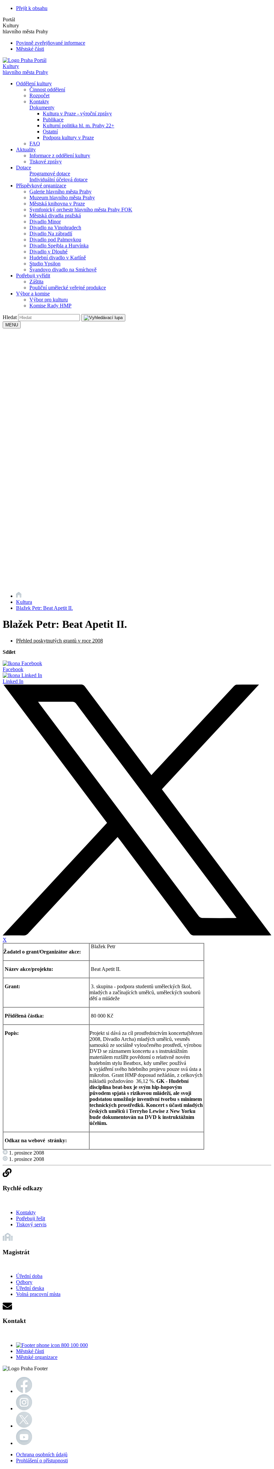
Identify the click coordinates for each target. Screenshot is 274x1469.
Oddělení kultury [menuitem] (34, 83)
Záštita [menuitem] (36, 281)
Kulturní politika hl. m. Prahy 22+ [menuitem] (78, 125)
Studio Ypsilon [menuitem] (44, 263)
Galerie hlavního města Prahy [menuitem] (60, 191)
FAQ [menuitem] (34, 143)
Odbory (24, 1282)
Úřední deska (30, 1288)
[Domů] (18, 596)
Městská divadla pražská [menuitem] (55, 215)
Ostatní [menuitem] (50, 131)
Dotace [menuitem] (23, 167)
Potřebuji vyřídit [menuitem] (33, 275)
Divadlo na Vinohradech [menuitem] (55, 227)
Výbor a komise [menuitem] (33, 293)
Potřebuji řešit (30, 1218)
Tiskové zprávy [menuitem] (45, 161)
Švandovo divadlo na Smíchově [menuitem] (63, 269)
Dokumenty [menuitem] (41, 107)
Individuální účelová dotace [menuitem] (58, 179)
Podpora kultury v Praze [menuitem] (68, 137)
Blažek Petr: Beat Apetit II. (44, 608)
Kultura (24, 602)
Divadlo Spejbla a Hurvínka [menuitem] (59, 245)
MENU (11, 324)
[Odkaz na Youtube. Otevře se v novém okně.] (24, 1443)
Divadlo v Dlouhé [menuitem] (48, 251)
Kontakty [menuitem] (39, 101)
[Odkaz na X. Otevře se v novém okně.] (24, 1426)
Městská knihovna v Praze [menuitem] (57, 203)
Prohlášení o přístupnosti (42, 1460)
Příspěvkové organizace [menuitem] (41, 185)
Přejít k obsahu (31, 8)
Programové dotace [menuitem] (49, 173)
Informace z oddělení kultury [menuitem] (59, 155)
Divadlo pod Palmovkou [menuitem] (55, 239)
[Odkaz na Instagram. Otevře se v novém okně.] (24, 1408)
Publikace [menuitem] (53, 119)
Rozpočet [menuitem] (39, 95)
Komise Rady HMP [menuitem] (50, 305)
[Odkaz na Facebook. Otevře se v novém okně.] (24, 1391)
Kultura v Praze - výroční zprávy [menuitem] (77, 113)
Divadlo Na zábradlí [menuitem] (50, 233)
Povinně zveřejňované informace (50, 43)
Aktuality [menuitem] (26, 149)
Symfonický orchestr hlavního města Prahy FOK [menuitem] (80, 209)
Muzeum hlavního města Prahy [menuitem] (62, 197)
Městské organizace (36, 1357)
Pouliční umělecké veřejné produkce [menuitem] (67, 287)
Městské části (30, 49)
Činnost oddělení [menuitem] (47, 89)
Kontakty (26, 1212)
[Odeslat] (103, 317)
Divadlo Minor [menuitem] (45, 221)
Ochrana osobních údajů (41, 1454)
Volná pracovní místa (38, 1294)
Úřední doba (29, 1276)
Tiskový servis (31, 1224)
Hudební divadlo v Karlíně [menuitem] (57, 257)
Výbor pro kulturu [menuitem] (48, 299)
